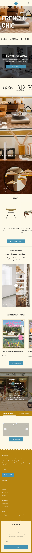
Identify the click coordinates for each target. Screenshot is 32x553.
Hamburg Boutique (9, 413)
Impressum (5, 503)
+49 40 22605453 (17, 390)
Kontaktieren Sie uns (16, 66)
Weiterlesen (5, 355)
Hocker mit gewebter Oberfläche (10, 228)
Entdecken (4, 31)
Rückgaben (5, 492)
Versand (4, 495)
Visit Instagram (16, 439)
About (3, 486)
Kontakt (4, 489)
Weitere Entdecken (16, 241)
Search (3, 484)
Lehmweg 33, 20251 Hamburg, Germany (16, 387)
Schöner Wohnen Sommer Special (13, 352)
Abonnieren (16, 547)
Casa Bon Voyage (24, 413)
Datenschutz (5, 506)
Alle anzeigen (16, 363)
